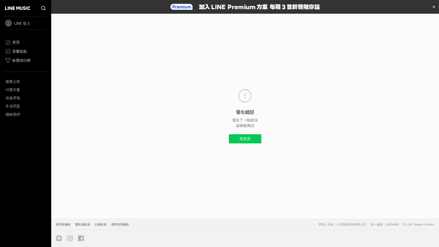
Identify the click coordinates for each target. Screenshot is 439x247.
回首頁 (245, 138)
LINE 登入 (22, 23)
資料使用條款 (120, 224)
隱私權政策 (82, 224)
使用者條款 (63, 224)
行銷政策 (101, 224)
